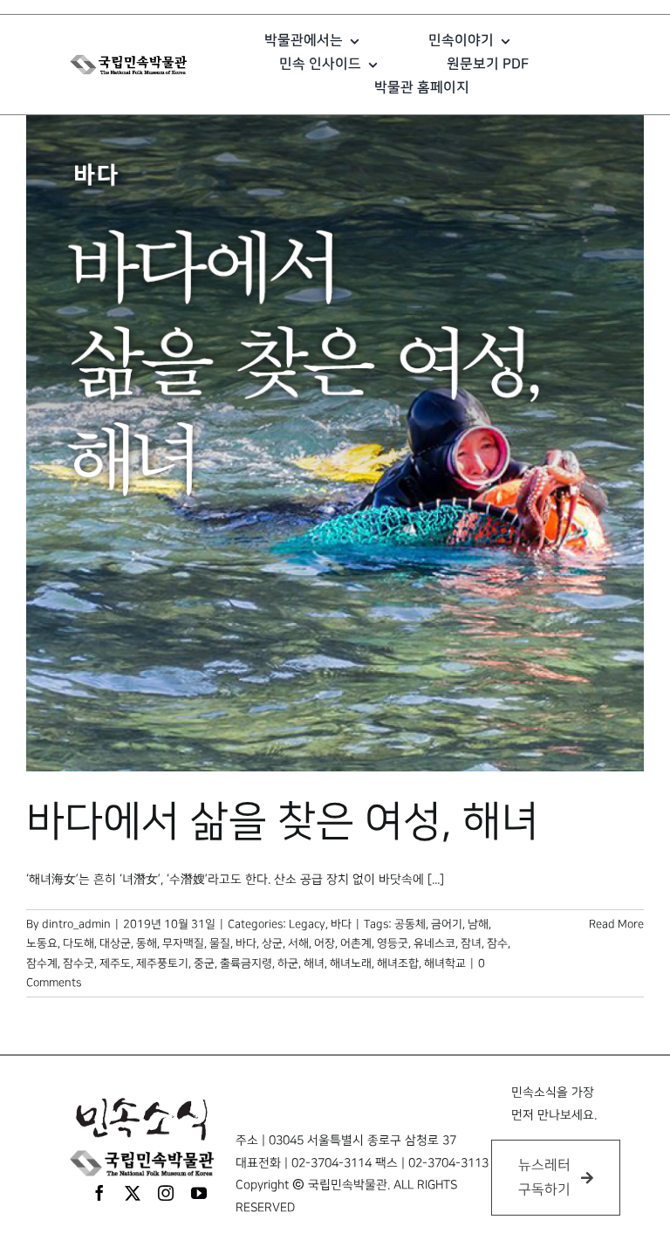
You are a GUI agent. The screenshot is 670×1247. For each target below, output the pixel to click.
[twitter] (132, 1193)
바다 (341, 924)
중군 (204, 963)
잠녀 (471, 943)
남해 (478, 924)
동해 (146, 943)
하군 (287, 963)
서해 (298, 943)
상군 (272, 943)
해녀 (314, 963)
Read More (616, 924)
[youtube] (199, 1193)
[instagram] (166, 1193)
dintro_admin (76, 924)
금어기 (446, 924)
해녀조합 (398, 963)
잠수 (497, 943)
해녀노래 (351, 963)
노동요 (42, 943)
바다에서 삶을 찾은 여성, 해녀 (282, 822)
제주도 (115, 963)
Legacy (307, 924)
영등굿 (392, 943)
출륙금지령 (246, 963)
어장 (324, 943)
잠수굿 (78, 963)
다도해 (78, 943)
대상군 (115, 943)
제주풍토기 (162, 963)
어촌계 (356, 943)
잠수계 (42, 963)
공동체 (410, 924)
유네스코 (434, 943)
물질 (219, 943)
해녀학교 (445, 963)
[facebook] (99, 1193)
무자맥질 (183, 943)
